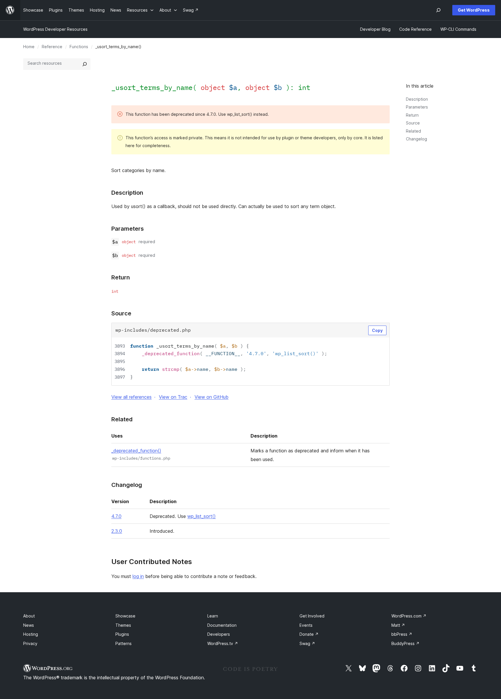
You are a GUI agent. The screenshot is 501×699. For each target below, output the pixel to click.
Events (306, 625)
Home (29, 46)
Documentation (222, 625)
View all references (131, 397)
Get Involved (311, 615)
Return (412, 115)
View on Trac (173, 397)
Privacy (30, 643)
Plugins (122, 634)
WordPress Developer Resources (55, 29)
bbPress (401, 634)
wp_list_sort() (201, 516)
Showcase (125, 615)
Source (413, 122)
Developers (218, 634)
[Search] (84, 64)
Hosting (30, 634)
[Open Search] (438, 10)
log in (138, 576)
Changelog (416, 138)
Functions (79, 46)
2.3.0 (116, 531)
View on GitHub (211, 397)
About (29, 615)
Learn (212, 615)
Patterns (123, 643)
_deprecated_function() (136, 451)
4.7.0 (116, 516)
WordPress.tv (222, 643)
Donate (309, 634)
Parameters (417, 106)
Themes (123, 625)
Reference (52, 46)
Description (417, 99)
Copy (377, 330)
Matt (398, 625)
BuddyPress (405, 643)
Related (413, 131)
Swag (307, 643)
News (28, 625)
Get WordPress (474, 10)
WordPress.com (408, 615)
